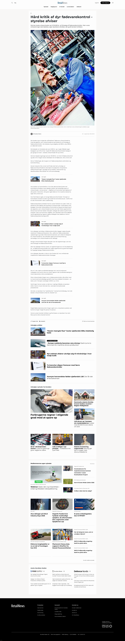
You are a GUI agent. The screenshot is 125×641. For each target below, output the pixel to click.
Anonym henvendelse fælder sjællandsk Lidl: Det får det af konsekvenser (53, 301)
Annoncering (40, 612)
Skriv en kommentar (89, 321)
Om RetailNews (75, 615)
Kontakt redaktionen (76, 607)
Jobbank (79, 6)
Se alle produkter (41, 615)
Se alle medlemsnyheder (88, 560)
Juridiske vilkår (58, 611)
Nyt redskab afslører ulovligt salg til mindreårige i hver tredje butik (52, 224)
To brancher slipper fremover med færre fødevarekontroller (53, 264)
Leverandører (70, 6)
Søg (15, 2)
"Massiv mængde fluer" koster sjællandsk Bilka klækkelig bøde (53, 180)
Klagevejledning (58, 614)
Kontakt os (74, 610)
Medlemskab (40, 610)
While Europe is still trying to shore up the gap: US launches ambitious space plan (84, 576)
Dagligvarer (54, 6)
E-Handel (61, 6)
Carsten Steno (37, 133)
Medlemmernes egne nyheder (41, 463)
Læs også (43, 176)
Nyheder (46, 6)
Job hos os (74, 612)
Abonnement (40, 607)
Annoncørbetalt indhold (60, 616)
